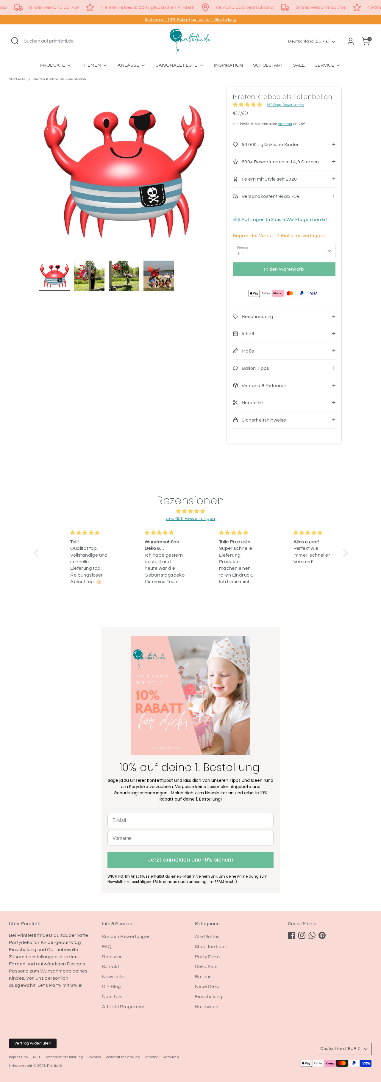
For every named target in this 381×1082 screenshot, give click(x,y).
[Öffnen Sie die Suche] (15, 41)
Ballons (203, 976)
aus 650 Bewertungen (190, 518)
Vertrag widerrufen (32, 1043)
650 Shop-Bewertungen (285, 105)
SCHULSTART (268, 65)
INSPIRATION (228, 65)
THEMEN (92, 65)
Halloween (206, 1006)
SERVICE (325, 65)
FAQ (107, 946)
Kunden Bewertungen (126, 936)
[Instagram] (301, 935)
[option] (124, 174)
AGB (36, 1057)
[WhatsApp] (312, 935)
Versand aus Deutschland (245, 7)
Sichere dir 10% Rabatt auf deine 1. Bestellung (190, 20)
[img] (190, 511)
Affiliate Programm (123, 1006)
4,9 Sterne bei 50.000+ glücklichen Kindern (147, 7)
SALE (299, 65)
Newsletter (114, 976)
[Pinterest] (322, 935)
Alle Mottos (207, 936)
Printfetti (54, 1066)
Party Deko (207, 956)
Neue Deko (207, 986)
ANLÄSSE (129, 65)
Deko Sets (206, 966)
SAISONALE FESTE (177, 65)
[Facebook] (291, 935)
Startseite (17, 79)
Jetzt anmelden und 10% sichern (190, 859)
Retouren (112, 956)
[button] (37, 553)
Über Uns (112, 996)
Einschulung (208, 996)
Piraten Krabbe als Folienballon (59, 79)
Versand (285, 124)
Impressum (18, 1057)
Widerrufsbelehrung (123, 1057)
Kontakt (110, 966)
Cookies (94, 1057)
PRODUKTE (53, 65)
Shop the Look (211, 946)
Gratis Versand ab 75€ (54, 7)
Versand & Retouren (161, 1057)
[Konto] (351, 41)
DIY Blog (111, 986)
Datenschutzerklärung (64, 1057)
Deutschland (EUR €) (308, 41)
